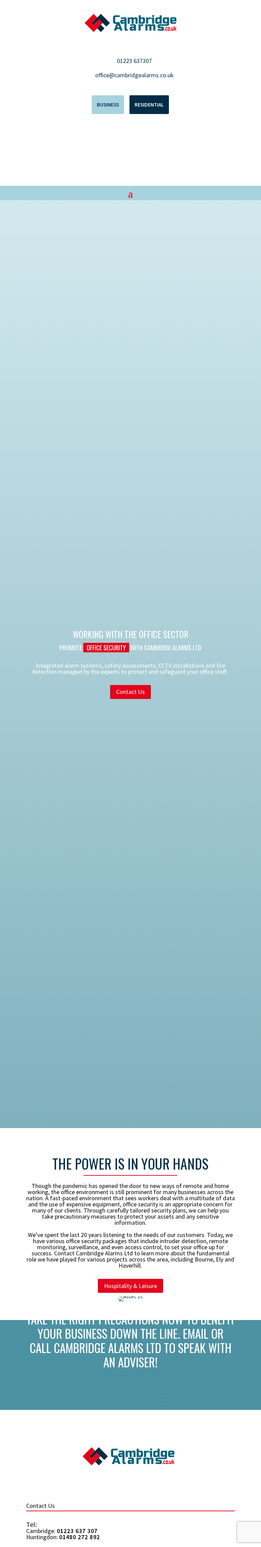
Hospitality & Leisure (130, 1286)
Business (108, 104)
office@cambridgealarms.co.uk (134, 75)
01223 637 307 (77, 1531)
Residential (149, 104)
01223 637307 (134, 61)
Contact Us (130, 692)
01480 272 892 (79, 1537)
